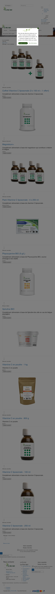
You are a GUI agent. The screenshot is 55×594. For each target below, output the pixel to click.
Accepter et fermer (23, 43)
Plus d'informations (33, 43)
